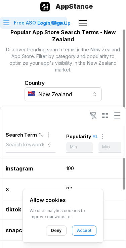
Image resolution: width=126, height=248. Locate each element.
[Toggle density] (117, 115)
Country (35, 83)
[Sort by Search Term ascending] (41, 135)
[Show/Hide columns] (105, 115)
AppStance (74, 6)
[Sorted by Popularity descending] (95, 137)
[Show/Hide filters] (93, 115)
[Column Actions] (48, 135)
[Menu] (82, 23)
